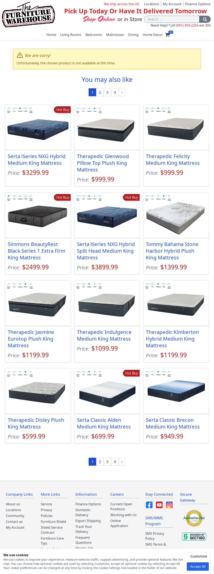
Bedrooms (93, 34)
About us (13, 504)
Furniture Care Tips (52, 541)
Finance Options (198, 4)
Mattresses (115, 34)
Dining (133, 34)
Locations (151, 4)
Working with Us (123, 515)
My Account (172, 4)
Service (46, 504)
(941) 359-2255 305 (193, 25)
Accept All (197, 566)
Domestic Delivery (82, 512)
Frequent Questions (83, 540)
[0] (167, 34)
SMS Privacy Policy (154, 536)
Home (51, 34)
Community (15, 515)
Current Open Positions (121, 506)
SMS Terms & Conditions (155, 547)
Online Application (119, 523)
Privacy (46, 510)
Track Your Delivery (83, 529)
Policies (47, 515)
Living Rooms (70, 34)
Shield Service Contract (51, 530)
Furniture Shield (53, 521)
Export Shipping (88, 520)
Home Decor (153, 34)
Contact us (14, 521)
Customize (198, 556)
